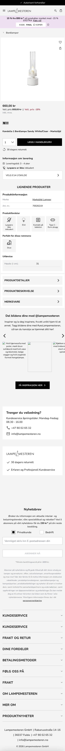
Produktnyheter (18, 716)
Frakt (8, 682)
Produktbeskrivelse (19, 291)
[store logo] (21, 10)
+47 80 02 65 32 (21, 427)
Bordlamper (12, 32)
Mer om (9, 705)
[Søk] (55, 10)
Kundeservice (15, 615)
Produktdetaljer (17, 280)
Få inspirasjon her (30, 385)
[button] (60, 42)
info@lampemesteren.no (26, 433)
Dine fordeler (15, 649)
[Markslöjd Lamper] (19, 123)
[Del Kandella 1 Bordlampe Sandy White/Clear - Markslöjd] (60, 48)
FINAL (30, 24)
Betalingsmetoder (19, 660)
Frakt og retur (17, 638)
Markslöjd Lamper (41, 199)
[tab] (32, 615)
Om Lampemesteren (20, 693)
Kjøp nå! (37, 20)
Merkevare (12, 301)
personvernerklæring (32, 600)
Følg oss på (13, 671)
